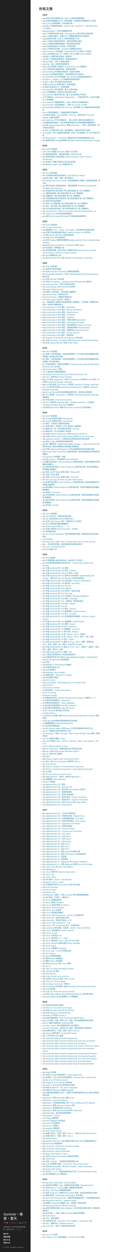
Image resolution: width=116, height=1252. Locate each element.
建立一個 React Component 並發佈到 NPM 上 (63, 761)
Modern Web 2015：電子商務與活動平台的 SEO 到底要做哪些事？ (71, 1141)
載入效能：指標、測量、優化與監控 (59, 178)
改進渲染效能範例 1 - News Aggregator (60, 703)
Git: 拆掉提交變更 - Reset (55, 739)
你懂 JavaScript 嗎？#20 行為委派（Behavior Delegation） (68, 596)
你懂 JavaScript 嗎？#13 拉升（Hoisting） (62, 614)
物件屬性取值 (51, 531)
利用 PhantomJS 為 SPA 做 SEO (58, 1013)
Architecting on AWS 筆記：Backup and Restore (64, 310)
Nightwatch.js (51, 869)
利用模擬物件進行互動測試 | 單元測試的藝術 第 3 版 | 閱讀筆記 (69, 198)
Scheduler (49, 539)
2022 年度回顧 (51, 266)
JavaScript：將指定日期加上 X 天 (59, 920)
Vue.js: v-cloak (51, 933)
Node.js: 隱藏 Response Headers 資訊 (60, 1105)
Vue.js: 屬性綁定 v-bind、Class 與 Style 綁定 (62, 941)
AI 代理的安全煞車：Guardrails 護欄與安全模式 (64, 49)
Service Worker (51, 890)
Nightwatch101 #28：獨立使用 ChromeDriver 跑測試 (65, 789)
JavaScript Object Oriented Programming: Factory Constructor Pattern (72, 1046)
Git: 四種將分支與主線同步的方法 (58, 731)
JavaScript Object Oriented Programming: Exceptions (66, 1043)
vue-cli (48, 966)
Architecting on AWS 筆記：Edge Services (62, 312)
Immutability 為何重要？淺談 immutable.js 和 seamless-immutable (71, 986)
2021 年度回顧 (51, 351)
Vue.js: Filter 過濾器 (53, 910)
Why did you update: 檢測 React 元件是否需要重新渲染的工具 (69, 728)
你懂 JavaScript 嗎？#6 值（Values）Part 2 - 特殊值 (65, 634)
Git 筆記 (49, 772)
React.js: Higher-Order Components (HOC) (62, 759)
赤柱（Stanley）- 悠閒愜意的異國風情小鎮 (62, 1161)
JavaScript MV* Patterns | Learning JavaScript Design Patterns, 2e (71, 211)
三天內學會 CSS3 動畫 (54, 1036)
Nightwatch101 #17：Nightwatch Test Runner (63, 824)
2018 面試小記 (51, 549)
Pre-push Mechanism (54, 227)
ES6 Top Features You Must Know (58, 774)
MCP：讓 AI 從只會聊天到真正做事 (58, 82)
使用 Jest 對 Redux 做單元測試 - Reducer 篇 (62, 472)
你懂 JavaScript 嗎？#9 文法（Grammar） (62, 627)
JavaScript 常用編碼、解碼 (55, 457)
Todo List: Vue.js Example (55, 981)
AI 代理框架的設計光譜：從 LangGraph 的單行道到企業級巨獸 (69, 34)
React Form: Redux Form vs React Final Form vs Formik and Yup (70, 542)
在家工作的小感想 (52, 475)
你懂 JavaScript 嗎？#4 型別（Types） (60, 639)
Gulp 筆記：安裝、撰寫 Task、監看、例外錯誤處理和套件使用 (69, 1020)
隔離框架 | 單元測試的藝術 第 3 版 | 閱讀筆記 (63, 196)
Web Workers (50, 713)
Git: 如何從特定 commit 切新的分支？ (60, 519)
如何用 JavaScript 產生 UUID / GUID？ (60, 979)
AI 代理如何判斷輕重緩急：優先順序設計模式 (63, 44)
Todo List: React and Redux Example (60, 969)
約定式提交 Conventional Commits (59, 400)
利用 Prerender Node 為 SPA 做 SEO (60, 1010)
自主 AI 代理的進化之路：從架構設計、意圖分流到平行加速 (67, 130)
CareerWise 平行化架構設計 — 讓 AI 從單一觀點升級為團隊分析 (69, 120)
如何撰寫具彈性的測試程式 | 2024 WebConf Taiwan (65, 175)
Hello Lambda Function (54, 289)
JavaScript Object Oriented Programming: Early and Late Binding (70, 1041)
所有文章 (6, 1237)
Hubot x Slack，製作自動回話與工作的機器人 (62, 1026)
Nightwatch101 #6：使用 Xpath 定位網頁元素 (63, 852)
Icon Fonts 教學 (52, 1235)
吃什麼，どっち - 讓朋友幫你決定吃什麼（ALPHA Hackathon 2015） (72, 1172)
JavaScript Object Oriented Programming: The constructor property (71, 1059)
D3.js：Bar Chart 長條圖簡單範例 (58, 1190)
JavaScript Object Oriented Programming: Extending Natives (69, 1061)
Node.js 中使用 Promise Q (56, 1015)
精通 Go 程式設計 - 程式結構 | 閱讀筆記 (61, 292)
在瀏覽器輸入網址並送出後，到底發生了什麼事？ (64, 560)
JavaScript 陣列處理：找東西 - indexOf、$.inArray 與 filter (68, 928)
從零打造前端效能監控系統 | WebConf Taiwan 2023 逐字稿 (68, 232)
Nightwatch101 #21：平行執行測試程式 (61, 813)
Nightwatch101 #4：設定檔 (56, 857)
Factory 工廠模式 (52, 1126)
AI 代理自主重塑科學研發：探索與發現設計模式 (64, 41)
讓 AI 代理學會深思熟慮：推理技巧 (59, 56)
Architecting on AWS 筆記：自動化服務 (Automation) (66, 320)
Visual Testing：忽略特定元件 (57, 294)
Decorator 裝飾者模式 (54, 1144)
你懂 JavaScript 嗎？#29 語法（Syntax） (61, 571)
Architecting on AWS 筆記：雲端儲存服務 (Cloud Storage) (68, 327)
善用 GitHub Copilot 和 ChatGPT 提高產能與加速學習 (66, 216)
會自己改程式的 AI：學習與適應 (57, 87)
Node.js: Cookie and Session (57, 1100)
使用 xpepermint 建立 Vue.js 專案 (58, 963)
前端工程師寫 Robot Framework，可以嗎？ (62, 529)
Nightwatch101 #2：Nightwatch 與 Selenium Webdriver (66, 862)
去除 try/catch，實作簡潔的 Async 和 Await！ (62, 459)
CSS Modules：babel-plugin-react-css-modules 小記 (65, 683)
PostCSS (49, 685)
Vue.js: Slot (50, 874)
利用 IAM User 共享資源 (55, 279)
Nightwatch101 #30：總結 (55, 784)
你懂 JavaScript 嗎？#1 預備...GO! (59, 652)
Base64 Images (51, 695)
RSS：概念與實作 (53, 1218)
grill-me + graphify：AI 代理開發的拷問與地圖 (62, 79)
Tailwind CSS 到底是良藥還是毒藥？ (59, 214)
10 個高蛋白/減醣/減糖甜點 (55, 372)
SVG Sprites (50, 680)
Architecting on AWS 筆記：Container (60, 317)
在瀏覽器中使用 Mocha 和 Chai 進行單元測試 (63, 885)
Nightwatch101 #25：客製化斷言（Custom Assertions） (67, 797)
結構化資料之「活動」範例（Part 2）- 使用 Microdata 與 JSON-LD (71, 1133)
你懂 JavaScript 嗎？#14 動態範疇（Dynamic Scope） (66, 611)
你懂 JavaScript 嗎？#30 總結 (57, 568)
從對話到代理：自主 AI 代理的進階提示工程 (62, 39)
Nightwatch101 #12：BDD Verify (58, 836)
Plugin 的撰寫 (51, 1072)
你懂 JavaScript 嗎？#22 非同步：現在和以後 (63, 591)
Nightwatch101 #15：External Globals (60, 829)
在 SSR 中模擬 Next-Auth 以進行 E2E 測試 (61, 152)
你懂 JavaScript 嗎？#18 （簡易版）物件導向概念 (64, 601)
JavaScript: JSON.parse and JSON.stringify (62, 1146)
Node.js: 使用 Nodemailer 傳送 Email (60, 1098)
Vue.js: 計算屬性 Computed (56, 948)
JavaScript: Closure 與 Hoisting (58, 1151)
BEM (48, 756)
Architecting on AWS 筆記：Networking (60, 307)
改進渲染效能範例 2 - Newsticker (57, 700)
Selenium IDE (50, 892)
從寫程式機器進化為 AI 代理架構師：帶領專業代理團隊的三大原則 (71, 21)
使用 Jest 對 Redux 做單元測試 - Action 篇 (62, 477)
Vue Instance (50, 953)
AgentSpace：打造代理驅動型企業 (59, 31)
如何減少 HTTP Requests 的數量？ (59, 665)
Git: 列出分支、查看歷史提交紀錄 (58, 516)
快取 (47, 662)
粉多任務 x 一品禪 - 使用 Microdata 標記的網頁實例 (65, 1213)
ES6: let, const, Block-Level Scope (59, 1008)
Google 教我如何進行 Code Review (59, 421)
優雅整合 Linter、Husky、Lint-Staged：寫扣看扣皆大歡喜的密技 (70, 230)
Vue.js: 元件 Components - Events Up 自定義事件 (65, 915)
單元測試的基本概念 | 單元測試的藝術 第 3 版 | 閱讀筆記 (67, 209)
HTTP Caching (50, 693)
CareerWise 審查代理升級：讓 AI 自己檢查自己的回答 (65, 95)
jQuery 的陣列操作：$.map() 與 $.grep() (61, 1033)
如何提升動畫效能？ (53, 726)
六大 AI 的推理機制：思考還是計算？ (60, 23)
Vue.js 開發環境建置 (53, 956)
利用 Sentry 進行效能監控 (55, 237)
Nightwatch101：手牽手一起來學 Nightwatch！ (63, 777)
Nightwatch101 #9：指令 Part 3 (58, 844)
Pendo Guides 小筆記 (54, 369)
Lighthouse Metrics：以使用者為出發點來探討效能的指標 (67, 439)
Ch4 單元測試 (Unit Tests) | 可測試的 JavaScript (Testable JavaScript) (72, 384)
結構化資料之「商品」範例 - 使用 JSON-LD (62, 1031)
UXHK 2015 (50, 1159)
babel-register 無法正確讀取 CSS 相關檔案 (62, 997)
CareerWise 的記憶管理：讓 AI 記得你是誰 (61, 90)
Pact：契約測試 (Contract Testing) (59, 377)
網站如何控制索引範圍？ (55, 1005)
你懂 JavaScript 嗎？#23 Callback (58, 588)
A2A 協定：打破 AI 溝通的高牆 (57, 62)
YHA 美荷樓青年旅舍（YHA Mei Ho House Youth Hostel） (68, 1164)
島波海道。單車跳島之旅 (55, 248)
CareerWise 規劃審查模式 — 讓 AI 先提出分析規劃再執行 (67, 102)
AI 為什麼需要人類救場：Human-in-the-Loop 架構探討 (66, 67)
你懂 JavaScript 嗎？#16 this (56, 606)
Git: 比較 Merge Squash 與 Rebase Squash (62, 751)
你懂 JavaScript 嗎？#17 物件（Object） (61, 604)
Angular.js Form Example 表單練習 (59, 1082)
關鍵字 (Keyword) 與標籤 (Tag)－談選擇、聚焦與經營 (66, 1203)
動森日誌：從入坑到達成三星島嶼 (58, 431)
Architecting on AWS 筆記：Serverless (60, 315)
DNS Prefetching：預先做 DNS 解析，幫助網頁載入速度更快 (69, 1028)
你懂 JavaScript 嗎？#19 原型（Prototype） (62, 599)
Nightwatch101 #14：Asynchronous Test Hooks (64, 831)
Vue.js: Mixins (51, 877)
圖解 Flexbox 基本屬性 (54, 961)
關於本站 (6, 1240)
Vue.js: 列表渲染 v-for (54, 935)
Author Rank (50, 1216)
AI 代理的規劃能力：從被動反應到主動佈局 (61, 112)
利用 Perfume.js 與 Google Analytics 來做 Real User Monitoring (70, 436)
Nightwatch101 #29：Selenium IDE (59, 787)
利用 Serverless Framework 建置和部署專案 (62, 271)
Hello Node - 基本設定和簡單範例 (58, 1113)
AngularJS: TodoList (52, 1116)
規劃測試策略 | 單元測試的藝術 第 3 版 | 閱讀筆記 (64, 193)
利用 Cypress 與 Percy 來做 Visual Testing (62, 343)
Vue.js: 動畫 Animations (55, 902)
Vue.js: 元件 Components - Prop (58, 923)
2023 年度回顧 (51, 225)
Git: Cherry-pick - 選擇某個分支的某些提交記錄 (64, 749)
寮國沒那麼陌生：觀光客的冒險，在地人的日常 (63, 154)
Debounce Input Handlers (55, 672)
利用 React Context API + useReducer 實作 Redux (65, 245)
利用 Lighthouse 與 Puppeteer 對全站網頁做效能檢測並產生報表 (70, 449)
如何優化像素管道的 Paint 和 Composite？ (61, 705)
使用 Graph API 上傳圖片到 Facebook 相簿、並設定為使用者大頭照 (71, 1193)
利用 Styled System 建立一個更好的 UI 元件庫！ (64, 521)
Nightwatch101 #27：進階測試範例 (59, 792)
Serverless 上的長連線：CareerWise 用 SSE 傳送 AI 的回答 (68, 51)
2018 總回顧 (50, 558)
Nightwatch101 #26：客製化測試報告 (60, 795)
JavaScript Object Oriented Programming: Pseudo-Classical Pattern (71, 1054)
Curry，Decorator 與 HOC (56, 547)
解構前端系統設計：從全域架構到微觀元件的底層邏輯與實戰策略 (69, 123)
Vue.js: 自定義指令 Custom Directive (60, 930)
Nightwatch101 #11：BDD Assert (58, 839)
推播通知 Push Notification (56, 779)
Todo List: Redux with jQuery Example (60, 991)
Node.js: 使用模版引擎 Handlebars (59, 1108)
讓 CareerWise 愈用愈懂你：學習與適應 (60, 84)
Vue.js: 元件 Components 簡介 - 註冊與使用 (62, 925)
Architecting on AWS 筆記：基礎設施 (59, 335)
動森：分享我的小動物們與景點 (57, 424)
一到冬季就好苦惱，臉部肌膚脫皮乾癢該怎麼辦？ (64, 544)
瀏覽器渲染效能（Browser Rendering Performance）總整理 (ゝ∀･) (70, 698)
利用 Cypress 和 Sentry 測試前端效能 (59, 235)
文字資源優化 (51, 670)
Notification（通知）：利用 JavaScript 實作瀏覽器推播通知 (67, 895)
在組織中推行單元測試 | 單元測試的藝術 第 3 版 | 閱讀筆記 (68, 191)
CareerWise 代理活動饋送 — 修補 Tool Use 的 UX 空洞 (66, 105)
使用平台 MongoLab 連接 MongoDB (59, 1090)
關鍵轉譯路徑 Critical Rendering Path (59, 723)
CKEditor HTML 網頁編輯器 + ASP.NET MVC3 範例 (65, 1237)
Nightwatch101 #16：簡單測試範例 (59, 826)
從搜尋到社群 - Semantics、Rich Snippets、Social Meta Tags (69, 1221)
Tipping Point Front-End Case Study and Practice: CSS (66, 374)
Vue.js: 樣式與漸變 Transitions (57, 905)
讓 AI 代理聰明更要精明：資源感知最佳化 (61, 59)
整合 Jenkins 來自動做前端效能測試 (59, 441)
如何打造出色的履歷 (53, 201)
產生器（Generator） (54, 492)
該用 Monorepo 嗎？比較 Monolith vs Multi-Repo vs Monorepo (69, 258)
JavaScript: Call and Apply (56, 1149)
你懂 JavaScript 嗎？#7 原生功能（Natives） (63, 632)
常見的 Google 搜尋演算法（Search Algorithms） (64, 1075)
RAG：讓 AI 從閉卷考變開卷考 (57, 64)
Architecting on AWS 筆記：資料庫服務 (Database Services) (68, 325)
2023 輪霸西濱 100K (53, 255)
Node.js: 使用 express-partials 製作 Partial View (64, 1110)
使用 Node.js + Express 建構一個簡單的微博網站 (64, 1188)
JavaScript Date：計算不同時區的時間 (60, 284)
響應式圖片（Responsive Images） (59, 675)
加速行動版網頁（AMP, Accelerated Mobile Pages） (65, 1018)
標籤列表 (6, 1243)
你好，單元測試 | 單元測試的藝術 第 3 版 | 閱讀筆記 (65, 206)
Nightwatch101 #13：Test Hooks (58, 834)
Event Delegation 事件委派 (55, 1121)
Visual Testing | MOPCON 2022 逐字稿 (60, 287)
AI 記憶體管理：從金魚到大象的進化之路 (60, 92)
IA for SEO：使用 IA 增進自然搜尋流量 (60, 1226)
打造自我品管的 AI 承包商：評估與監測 (61, 46)
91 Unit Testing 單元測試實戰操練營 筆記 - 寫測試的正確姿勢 (69, 392)
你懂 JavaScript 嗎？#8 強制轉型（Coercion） (63, 629)
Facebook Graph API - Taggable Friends (61, 1200)
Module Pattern (51, 1138)
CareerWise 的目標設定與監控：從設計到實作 (62, 72)
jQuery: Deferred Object (55, 908)
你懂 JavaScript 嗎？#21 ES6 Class (59, 593)
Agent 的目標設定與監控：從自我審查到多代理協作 (64, 74)
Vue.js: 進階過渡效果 (53, 900)
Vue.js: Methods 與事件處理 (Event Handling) (63, 943)
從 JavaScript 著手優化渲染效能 (57, 711)
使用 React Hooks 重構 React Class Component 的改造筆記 (68, 407)
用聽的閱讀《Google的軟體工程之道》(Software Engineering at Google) (73, 140)
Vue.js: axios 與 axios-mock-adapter (59, 867)
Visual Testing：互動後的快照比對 (59, 297)
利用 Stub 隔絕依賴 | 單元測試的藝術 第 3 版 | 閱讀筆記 (67, 203)
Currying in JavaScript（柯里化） (58, 984)
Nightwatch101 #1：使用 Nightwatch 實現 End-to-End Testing (69, 864)
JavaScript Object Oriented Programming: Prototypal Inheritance (70, 1064)
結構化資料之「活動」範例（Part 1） (60, 1136)
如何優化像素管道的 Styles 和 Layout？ (60, 708)
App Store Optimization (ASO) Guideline (61, 1183)
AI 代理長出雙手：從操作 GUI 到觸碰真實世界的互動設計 (67, 36)
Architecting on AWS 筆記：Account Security (62, 333)
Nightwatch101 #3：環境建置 (57, 859)
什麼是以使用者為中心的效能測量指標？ (61, 655)
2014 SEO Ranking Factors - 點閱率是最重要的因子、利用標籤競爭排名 (73, 1198)
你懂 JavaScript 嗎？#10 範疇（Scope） (61, 624)
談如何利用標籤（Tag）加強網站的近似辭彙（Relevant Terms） (70, 1185)
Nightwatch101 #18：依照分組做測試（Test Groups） (66, 821)
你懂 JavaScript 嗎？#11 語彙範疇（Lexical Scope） (65, 621)
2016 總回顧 (50, 989)
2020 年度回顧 (51, 416)
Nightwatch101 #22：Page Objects (59, 805)
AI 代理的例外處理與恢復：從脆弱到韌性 (60, 69)
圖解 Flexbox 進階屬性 (54, 958)
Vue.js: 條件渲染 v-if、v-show (57, 938)
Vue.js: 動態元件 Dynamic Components (60, 872)
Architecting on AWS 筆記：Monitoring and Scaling (65, 322)
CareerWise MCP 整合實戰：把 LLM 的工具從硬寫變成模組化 (68, 77)
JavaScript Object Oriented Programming (61, 1038)
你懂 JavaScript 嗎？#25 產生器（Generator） (63, 583)
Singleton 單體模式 (53, 1128)
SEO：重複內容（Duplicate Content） (60, 1223)
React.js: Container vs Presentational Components (65, 767)
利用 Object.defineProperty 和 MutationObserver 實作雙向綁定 (69, 994)
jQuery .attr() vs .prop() (55, 882)
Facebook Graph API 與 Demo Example (61, 1206)
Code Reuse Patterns (54, 1131)
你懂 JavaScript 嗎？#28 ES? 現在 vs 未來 (62, 573)
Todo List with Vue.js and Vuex (57, 976)
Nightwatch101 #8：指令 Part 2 (58, 846)
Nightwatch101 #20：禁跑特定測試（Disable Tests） (66, 816)
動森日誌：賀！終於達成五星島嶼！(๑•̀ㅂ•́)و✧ (63, 429)
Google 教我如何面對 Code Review (59, 419)
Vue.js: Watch (51, 946)
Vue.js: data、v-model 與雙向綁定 (58, 951)
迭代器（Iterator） (53, 505)
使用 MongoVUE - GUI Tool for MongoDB (61, 1088)
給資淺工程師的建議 (53, 269)
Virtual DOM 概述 (52, 971)
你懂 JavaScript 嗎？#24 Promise (58, 586)
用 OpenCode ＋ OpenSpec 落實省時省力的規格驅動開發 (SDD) (70, 138)
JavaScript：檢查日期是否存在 (57, 918)
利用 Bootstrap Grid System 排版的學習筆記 (62, 1156)
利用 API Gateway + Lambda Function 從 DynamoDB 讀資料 (69, 282)
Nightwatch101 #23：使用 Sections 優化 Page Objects (66, 802)
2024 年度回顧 (51, 173)
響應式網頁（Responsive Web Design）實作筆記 (64, 1195)
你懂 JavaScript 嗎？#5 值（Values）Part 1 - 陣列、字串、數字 (70, 637)
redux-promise (51, 764)
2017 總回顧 (50, 782)
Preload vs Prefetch (52, 688)
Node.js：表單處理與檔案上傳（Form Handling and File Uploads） (71, 1103)
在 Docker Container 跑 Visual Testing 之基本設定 (64, 338)
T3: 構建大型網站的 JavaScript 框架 (59, 1023)
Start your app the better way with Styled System (64, 480)
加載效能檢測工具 (53, 667)
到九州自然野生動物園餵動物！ (58, 524)
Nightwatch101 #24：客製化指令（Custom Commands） (67, 800)
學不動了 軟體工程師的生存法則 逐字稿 (60, 162)
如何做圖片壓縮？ (53, 677)
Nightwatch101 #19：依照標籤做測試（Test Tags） (65, 818)
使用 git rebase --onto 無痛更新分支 (59, 164)
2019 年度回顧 (51, 514)
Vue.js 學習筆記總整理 (54, 913)
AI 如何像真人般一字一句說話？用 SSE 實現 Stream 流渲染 (68, 54)
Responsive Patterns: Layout (56, 1154)
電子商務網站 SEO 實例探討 (56, 1174)
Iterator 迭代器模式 (53, 1123)
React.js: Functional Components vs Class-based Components (69, 769)
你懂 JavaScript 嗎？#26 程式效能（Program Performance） (69, 581)
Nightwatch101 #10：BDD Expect (58, 841)
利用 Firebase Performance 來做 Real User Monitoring (66, 434)
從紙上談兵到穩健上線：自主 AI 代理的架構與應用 (65, 18)
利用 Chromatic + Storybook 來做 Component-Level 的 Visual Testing (72, 340)
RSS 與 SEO (51, 974)
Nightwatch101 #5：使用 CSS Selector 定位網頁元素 (66, 854)
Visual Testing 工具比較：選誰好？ (58, 299)
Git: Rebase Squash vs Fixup (57, 746)
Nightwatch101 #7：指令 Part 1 (58, 849)
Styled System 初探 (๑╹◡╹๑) (57, 526)
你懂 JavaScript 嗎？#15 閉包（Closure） (61, 609)
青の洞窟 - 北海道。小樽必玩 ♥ (57, 897)
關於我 (5, 1234)
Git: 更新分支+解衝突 (54, 754)
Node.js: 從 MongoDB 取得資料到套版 (60, 1085)
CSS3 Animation (52, 887)
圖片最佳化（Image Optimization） (58, 690)
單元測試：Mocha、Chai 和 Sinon (59, 880)
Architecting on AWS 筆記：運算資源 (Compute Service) (67, 330)
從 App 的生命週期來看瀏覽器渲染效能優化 (61, 721)
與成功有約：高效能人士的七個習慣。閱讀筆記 (63, 426)
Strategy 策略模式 (52, 1118)
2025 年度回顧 (51, 149)
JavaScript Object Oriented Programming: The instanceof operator (71, 1056)
